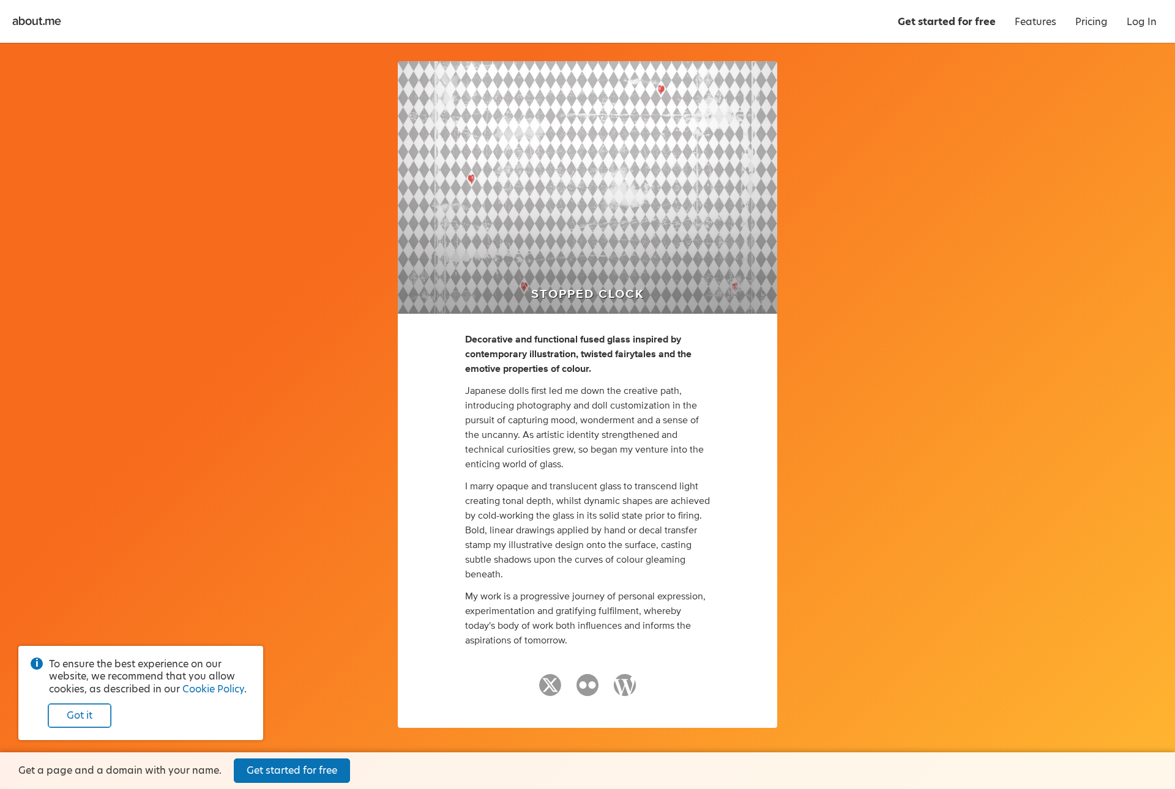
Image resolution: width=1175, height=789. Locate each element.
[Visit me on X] (550, 690)
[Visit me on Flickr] (587, 690)
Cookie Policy (213, 689)
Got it (79, 715)
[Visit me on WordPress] (625, 690)
